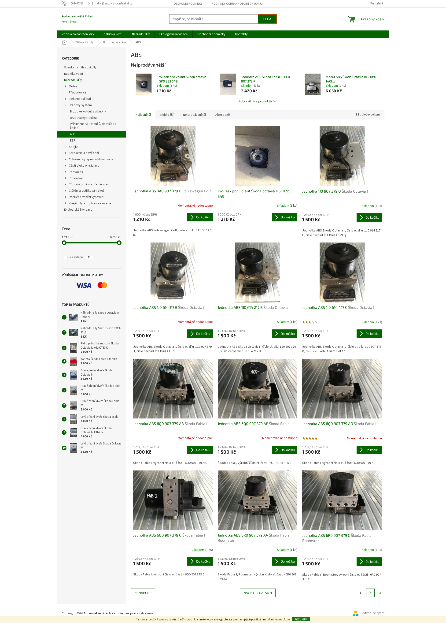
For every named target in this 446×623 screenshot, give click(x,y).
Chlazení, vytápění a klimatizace (91, 159)
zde (287, 620)
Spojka (73, 147)
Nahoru (145, 593)
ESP (72, 140)
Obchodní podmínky (188, 4)
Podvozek (76, 172)
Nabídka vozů (74, 73)
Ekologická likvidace (78, 209)
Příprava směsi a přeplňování (89, 184)
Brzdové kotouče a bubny (88, 111)
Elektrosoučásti (80, 99)
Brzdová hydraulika (83, 118)
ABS (73, 134)
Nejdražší (166, 114)
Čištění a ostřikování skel (86, 190)
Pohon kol (76, 178)
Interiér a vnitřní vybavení (86, 197)
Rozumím (301, 619)
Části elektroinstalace (84, 165)
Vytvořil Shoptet (373, 613)
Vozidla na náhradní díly (80, 67)
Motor (73, 86)
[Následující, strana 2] (370, 593)
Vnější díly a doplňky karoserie (90, 203)
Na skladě (80, 257)
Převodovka (77, 92)
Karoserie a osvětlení (84, 153)
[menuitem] (78, 34)
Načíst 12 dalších (257, 593)
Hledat (267, 19)
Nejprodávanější (194, 114)
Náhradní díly (73, 80)
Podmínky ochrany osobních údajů (237, 4)
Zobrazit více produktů (255, 101)
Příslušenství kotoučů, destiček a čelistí (93, 126)
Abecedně (222, 114)
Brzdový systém (80, 105)
